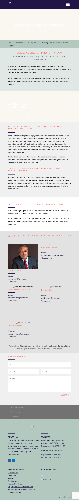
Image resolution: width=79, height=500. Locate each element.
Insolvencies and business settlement (21, 489)
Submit (64, 395)
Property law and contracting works (20, 487)
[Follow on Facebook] (9, 460)
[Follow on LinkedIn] (13, 460)
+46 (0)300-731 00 (58, 446)
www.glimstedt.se (26, 349)
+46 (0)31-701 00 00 (56, 443)
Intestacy (11, 478)
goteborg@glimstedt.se (55, 440)
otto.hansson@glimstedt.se (18, 298)
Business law (13, 473)
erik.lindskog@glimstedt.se (51, 298)
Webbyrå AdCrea (65, 497)
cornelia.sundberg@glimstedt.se (53, 255)
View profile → (13, 282)
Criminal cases (13, 481)
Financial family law (15, 484)
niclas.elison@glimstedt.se (17, 279)
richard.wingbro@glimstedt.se (19, 334)
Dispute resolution (14, 492)
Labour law (12, 475)
